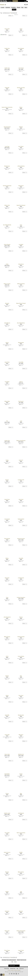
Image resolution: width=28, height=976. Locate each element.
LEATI (22, 971)
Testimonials (6, 968)
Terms (10, 971)
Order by (14, 9)
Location (2, 7)
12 (8, 12)
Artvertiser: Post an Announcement (9, 960)
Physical (18, 7)
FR (27, 0)
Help (17, 968)
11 (7, 12)
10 (5, 12)
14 (11, 12)
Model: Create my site (21, 960)
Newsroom (22, 968)
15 (13, 12)
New (22, 7)
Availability (13, 7)
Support (7, 971)
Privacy (13, 971)
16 (14, 12)
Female (15, 961)
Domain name (12, 968)
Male (12, 961)
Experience (8, 7)
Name (26, 7)
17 (16, 12)
